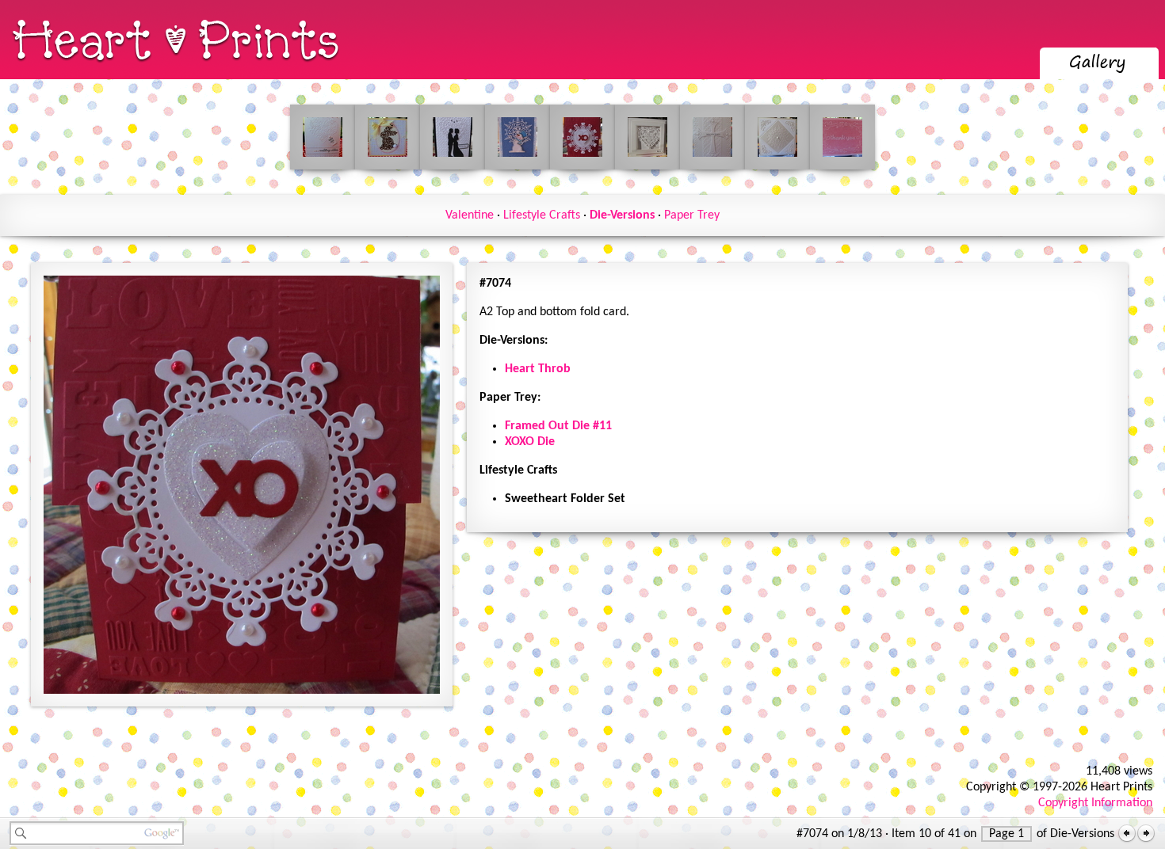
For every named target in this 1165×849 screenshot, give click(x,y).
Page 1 (1006, 834)
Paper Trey (692, 215)
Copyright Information (1095, 803)
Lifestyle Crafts (541, 215)
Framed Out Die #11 (558, 426)
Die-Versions (622, 215)
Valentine (469, 215)
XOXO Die (530, 442)
